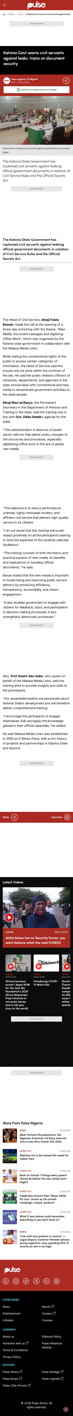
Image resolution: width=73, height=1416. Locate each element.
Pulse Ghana (11, 1372)
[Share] (66, 80)
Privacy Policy (12, 1357)
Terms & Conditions (15, 1350)
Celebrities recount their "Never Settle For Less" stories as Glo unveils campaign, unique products (43, 1199)
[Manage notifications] (66, 1409)
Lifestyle (25, 1151)
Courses (47, 1320)
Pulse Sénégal (51, 1372)
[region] (36, 983)
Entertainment (11, 1313)
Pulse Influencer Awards (52, 1345)
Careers (47, 1313)
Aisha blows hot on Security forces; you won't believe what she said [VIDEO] (35, 940)
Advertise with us (14, 1343)
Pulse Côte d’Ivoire (15, 1385)
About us (8, 1336)
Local (20, 14)
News (11, 14)
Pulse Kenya (10, 1378)
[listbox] (37, 983)
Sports (46, 1306)
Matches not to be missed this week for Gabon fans (44, 1157)
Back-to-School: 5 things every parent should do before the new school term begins (43, 1179)
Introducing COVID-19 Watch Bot (46, 983)
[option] (18, 984)
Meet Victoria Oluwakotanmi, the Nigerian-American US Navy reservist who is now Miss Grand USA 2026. (43, 1138)
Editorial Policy (51, 1336)
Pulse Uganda (51, 1378)
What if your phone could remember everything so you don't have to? (42, 1218)
